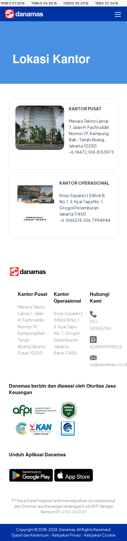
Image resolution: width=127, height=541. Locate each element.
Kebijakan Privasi (67, 535)
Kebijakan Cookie (99, 535)
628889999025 (106, 346)
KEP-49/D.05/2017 (70, 512)
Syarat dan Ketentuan (30, 535)
